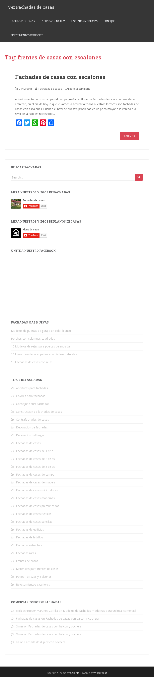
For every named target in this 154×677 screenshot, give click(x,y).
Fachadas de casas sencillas (34, 522)
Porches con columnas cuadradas (33, 338)
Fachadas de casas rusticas (34, 514)
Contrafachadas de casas (32, 419)
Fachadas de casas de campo (35, 474)
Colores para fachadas (30, 396)
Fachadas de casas (23, 21)
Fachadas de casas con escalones (60, 77)
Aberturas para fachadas (32, 388)
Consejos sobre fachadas (32, 404)
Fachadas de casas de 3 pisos (35, 467)
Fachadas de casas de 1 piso (34, 451)
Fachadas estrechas (29, 545)
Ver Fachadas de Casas (31, 7)
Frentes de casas (27, 561)
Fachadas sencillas (53, 21)
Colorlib (74, 673)
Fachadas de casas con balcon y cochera (72, 618)
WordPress (100, 673)
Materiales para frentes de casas (37, 569)
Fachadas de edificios (30, 529)
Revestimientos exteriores (27, 35)
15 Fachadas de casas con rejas (32, 362)
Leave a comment (79, 88)
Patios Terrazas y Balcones (34, 577)
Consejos (109, 21)
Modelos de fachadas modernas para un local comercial (99, 611)
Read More (129, 136)
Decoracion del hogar (30, 435)
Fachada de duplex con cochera (44, 642)
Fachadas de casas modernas (35, 498)
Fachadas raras (26, 553)
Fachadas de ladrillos (29, 537)
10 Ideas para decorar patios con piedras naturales (44, 354)
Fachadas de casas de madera (36, 482)
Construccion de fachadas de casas (39, 412)
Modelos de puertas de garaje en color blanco (41, 331)
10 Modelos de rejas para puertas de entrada (40, 346)
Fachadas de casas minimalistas (37, 490)
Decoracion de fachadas (32, 427)
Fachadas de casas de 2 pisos (35, 459)
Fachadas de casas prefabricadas (37, 506)
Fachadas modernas (84, 21)
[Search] (139, 177)
